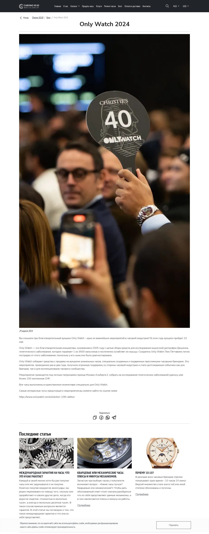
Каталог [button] (74, 6)
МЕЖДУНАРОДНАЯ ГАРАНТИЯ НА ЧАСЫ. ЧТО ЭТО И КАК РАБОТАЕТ (44, 474)
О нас (65, 6)
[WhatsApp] (107, 418)
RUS (175, 6)
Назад (25, 17)
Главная (57, 6)
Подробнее (83, 505)
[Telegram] (114, 418)
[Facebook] (101, 418)
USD (185, 6)
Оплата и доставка (132, 6)
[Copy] (95, 418)
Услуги (99, 6)
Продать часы (88, 6)
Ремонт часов (110, 6)
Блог (120, 6)
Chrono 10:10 (37, 17)
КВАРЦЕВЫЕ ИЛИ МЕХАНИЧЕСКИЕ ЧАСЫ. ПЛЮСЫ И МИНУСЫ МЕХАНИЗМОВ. (100, 474)
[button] (167, 6)
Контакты (147, 6)
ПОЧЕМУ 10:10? (144, 473)
